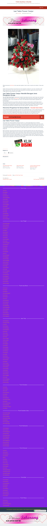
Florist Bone (5, 459)
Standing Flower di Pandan (7, 179)
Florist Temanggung (6, 271)
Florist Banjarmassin (6, 435)
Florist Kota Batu (5, 380)
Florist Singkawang (6, 437)
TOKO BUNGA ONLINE (23, 2)
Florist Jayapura (5, 502)
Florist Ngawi (5, 354)
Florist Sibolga (5, 420)
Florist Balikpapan (6, 428)
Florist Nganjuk (5, 352)
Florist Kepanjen (5, 347)
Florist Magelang (5, 256)
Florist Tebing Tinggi (6, 423)
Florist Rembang (5, 263)
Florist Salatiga (5, 279)
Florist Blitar (5, 324)
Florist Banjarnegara (6, 223)
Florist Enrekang (5, 464)
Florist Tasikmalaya (6, 218)
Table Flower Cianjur (20, 165)
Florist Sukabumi (5, 312)
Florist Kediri (5, 336)
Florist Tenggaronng (6, 440)
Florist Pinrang (5, 462)
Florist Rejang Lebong (6, 399)
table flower (12, 85)
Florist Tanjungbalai (6, 421)
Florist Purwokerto (6, 225)
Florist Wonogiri (5, 272)
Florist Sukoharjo (5, 201)
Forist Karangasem (6, 483)
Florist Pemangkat (6, 445)
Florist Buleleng (5, 488)
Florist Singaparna (6, 316)
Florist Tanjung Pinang (6, 403)
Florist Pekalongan (6, 255)
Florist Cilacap (5, 199)
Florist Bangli (5, 486)
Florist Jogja (5, 211)
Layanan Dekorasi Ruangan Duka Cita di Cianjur (35, 166)
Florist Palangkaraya (6, 431)
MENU (42, 7)
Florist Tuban (5, 377)
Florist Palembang (6, 404)
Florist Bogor (5, 209)
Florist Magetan (5, 343)
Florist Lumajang (5, 340)
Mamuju (4, 457)
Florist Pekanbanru (6, 392)
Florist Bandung (5, 213)
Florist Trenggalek (6, 204)
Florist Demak (5, 237)
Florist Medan (5, 394)
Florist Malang (5, 345)
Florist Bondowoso (6, 329)
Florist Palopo (5, 461)
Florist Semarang (6, 215)
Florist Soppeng (5, 466)
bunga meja (17, 98)
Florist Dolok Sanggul (6, 412)
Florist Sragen (5, 265)
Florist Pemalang (5, 258)
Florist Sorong (5, 500)
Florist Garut (5, 298)
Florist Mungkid (5, 251)
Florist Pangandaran (6, 197)
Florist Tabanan (5, 495)
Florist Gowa (5, 468)
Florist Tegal (5, 269)
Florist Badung (5, 485)
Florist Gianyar (5, 490)
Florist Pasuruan (5, 359)
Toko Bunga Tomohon (6, 471)
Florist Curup (5, 395)
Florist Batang (5, 228)
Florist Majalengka (6, 305)
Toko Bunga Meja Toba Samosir (39, 179)
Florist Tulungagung (6, 379)
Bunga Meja (9, 175)
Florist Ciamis (5, 287)
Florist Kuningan (5, 303)
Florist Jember (5, 333)
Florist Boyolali (5, 232)
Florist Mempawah (6, 444)
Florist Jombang (5, 334)
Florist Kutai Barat (6, 442)
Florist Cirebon (5, 296)
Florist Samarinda (6, 433)
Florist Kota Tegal (6, 283)
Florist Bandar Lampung (7, 406)
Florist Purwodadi (6, 239)
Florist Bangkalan (6, 320)
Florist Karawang (5, 302)
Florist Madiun (5, 192)
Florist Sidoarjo (5, 370)
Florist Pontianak (5, 429)
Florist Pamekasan (6, 357)
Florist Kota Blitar (6, 382)
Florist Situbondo (5, 371)
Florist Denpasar (5, 481)
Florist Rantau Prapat (6, 418)
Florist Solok (5, 387)
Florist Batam (5, 401)
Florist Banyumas (6, 226)
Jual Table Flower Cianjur (19, 175)
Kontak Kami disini (36, 108)
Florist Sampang (5, 368)
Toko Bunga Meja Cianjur (7, 165)
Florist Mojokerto (5, 349)
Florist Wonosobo (6, 274)
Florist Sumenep (5, 373)
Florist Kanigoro (5, 326)
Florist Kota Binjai (6, 414)
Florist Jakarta (5, 216)
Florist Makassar (5, 453)
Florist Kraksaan (5, 366)
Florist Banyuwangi (6, 322)
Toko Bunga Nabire (6, 505)
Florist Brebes (5, 206)
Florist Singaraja (5, 479)
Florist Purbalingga (6, 260)
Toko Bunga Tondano (6, 473)
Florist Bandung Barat (6, 293)
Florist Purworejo (5, 262)
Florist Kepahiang (6, 397)
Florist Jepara (5, 241)
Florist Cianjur (5, 295)
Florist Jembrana (5, 492)
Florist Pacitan (5, 356)
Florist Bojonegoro (6, 327)
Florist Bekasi (5, 291)
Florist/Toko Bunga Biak (7, 503)
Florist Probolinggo (6, 364)
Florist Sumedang (6, 314)
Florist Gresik (5, 331)
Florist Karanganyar (6, 208)
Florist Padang (5, 388)
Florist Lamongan (6, 338)
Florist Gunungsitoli (6, 416)
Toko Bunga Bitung (6, 475)
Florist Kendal (5, 246)
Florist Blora (5, 194)
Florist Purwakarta (6, 309)
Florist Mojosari (5, 350)
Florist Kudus (5, 249)
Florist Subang (5, 310)
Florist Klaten (5, 248)
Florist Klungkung (6, 493)
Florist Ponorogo (5, 363)
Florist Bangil (5, 361)
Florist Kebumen (5, 195)
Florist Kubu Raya (6, 438)
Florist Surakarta (5, 281)
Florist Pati (4, 190)
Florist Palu (5, 450)
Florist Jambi (5, 390)
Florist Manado (5, 455)
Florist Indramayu (6, 300)
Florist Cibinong (5, 202)
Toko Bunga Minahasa (6, 469)
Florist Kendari (5, 452)
